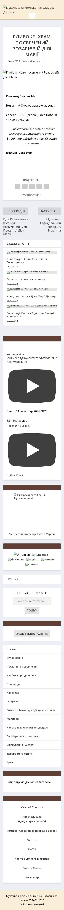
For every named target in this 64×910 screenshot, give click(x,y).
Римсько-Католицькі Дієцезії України (31, 710)
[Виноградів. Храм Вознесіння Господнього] (32, 252)
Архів (10, 762)
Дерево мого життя (19, 753)
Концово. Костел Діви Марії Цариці (31, 296)
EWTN (32, 849)
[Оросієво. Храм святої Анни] (32, 272)
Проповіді (13, 684)
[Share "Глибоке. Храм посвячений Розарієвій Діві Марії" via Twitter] (24, 186)
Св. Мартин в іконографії (23, 736)
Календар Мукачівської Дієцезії (27, 727)
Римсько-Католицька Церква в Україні (32, 830)
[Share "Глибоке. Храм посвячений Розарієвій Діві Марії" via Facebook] (17, 186)
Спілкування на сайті (20, 745)
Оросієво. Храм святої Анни (26, 279)
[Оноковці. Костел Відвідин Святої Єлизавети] (32, 306)
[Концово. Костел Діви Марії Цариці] (32, 289)
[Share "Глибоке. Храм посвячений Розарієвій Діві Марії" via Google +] (32, 186)
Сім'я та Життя (32, 868)
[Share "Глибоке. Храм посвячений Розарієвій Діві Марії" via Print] (46, 186)
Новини (12, 649)
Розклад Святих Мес (32, 61)
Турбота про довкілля (21, 675)
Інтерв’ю (12, 701)
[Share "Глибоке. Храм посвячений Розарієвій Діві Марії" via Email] (39, 186)
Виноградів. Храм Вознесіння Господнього (27, 260)
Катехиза (13, 692)
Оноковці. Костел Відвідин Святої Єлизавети (30, 315)
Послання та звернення (22, 666)
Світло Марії (32, 877)
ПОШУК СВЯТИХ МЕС (32, 593)
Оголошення (15, 658)
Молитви (13, 719)
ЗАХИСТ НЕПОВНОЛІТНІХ (32, 633)
